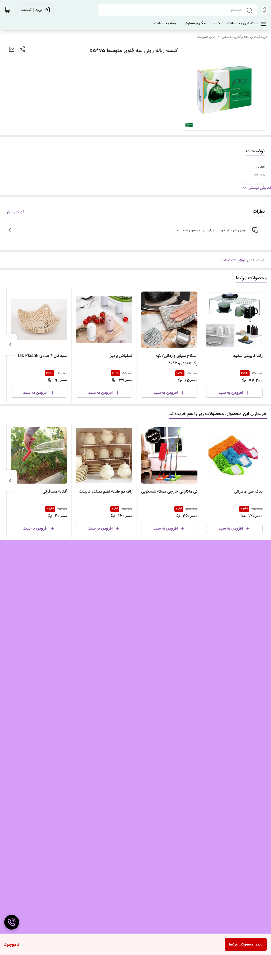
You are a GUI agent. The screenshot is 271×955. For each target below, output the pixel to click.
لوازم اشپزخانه (206, 36)
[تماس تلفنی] (11, 922)
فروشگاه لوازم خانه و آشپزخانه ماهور (244, 36)
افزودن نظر (15, 212)
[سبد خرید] (7, 10)
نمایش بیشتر (260, 188)
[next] (10, 344)
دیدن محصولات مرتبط (246, 944)
